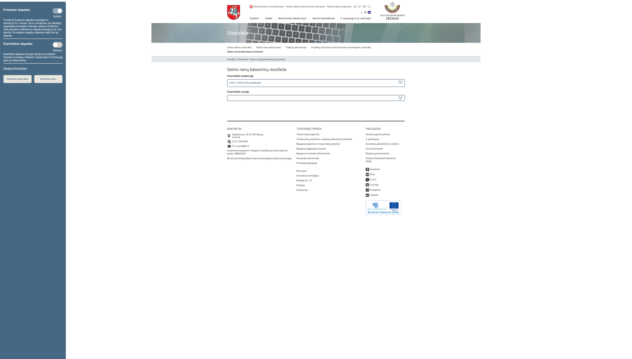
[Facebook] (367, 169)
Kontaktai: (234, 128)
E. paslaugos (372, 139)
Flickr (372, 174)
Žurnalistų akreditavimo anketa (382, 144)
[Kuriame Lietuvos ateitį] (383, 214)
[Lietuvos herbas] (233, 12)
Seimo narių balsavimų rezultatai (245, 51)
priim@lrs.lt (243, 146)
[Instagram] (367, 190)
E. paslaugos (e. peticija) (356, 18)
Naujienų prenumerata (377, 153)
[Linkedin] (367, 195)
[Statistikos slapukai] (58, 45)
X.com (373, 179)
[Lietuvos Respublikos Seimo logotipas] (392, 11)
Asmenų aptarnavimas (378, 134)
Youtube (374, 184)
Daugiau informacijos (15, 68)
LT (359, 6)
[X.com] (367, 179)
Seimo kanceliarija (323, 18)
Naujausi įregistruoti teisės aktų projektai (318, 144)
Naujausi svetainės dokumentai (313, 153)
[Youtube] (367, 184)
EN (364, 6)
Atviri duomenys (374, 148)
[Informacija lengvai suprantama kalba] (369, 12)
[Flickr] (367, 174)
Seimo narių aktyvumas (268, 47)
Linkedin (374, 195)
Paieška (300, 185)
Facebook (375, 169)
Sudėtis (254, 18)
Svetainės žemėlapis (307, 175)
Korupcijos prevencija (307, 158)
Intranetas (302, 190)
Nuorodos (301, 171)
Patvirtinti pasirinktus (17, 79)
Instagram (375, 190)
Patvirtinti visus (48, 79)
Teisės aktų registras (339, 6)
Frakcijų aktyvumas (296, 47)
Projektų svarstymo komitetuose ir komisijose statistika (341, 47)
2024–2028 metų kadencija (245, 82)
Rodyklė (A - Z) (304, 180)
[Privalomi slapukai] (58, 11)
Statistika (242, 59)
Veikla (268, 18)
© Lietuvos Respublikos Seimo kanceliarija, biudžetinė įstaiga (259, 158)
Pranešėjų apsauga (306, 163)
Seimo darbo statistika (239, 47)
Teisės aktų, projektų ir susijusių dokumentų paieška (324, 139)
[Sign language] (365, 12)
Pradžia (231, 59)
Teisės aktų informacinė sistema (305, 6)
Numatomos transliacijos (269, 6)
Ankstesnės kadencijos (292, 18)
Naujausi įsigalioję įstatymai (311, 148)
